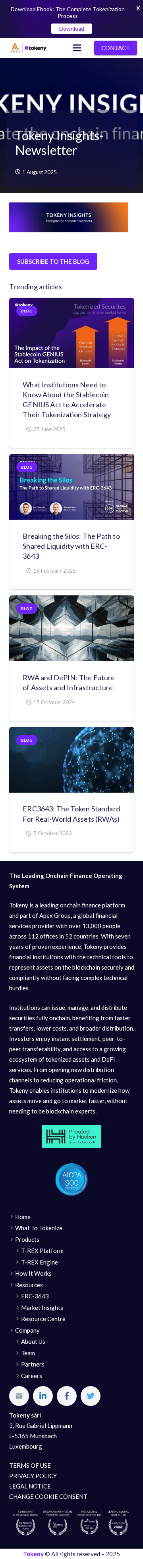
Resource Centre (43, 1318)
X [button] (138, 8)
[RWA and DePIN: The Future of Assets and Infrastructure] (71, 628)
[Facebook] (67, 1396)
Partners (32, 1364)
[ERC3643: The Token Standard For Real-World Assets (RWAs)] (71, 760)
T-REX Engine (39, 1262)
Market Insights (42, 1307)
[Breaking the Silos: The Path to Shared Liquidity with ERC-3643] (71, 487)
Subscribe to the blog (53, 261)
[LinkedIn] (43, 1396)
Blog (27, 310)
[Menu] (77, 48)
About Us (33, 1341)
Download (71, 28)
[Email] (19, 1396)
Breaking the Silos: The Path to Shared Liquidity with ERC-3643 (71, 546)
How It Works (33, 1273)
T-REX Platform (42, 1250)
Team (28, 1353)
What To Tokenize (38, 1227)
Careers (31, 1375)
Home (23, 1216)
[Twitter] (90, 1396)
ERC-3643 (35, 1296)
